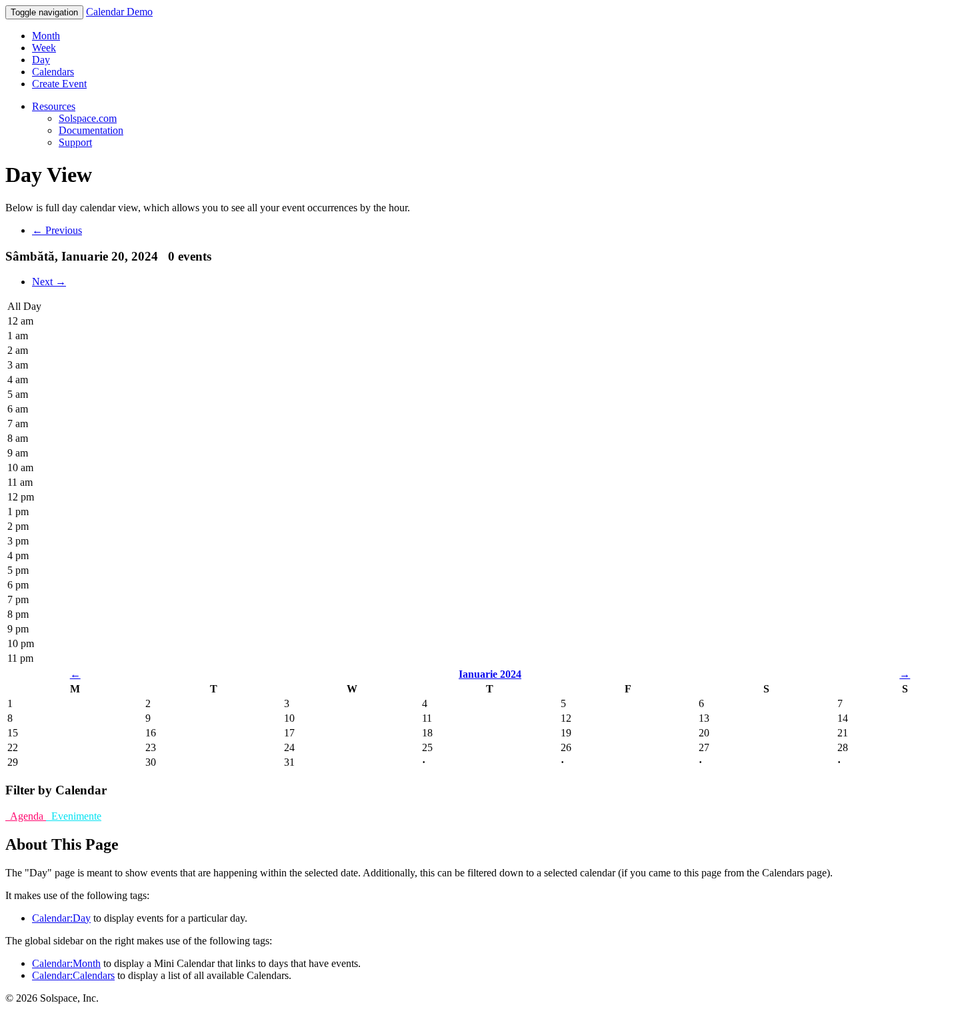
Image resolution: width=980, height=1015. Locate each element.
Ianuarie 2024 (490, 674)
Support (75, 142)
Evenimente (73, 816)
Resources (53, 106)
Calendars (53, 71)
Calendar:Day (61, 918)
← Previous (57, 230)
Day (41, 59)
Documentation (91, 130)
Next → (49, 281)
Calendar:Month (66, 963)
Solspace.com (88, 118)
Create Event (59, 83)
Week (44, 47)
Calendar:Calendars (73, 975)
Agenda (25, 816)
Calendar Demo (119, 11)
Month (46, 35)
